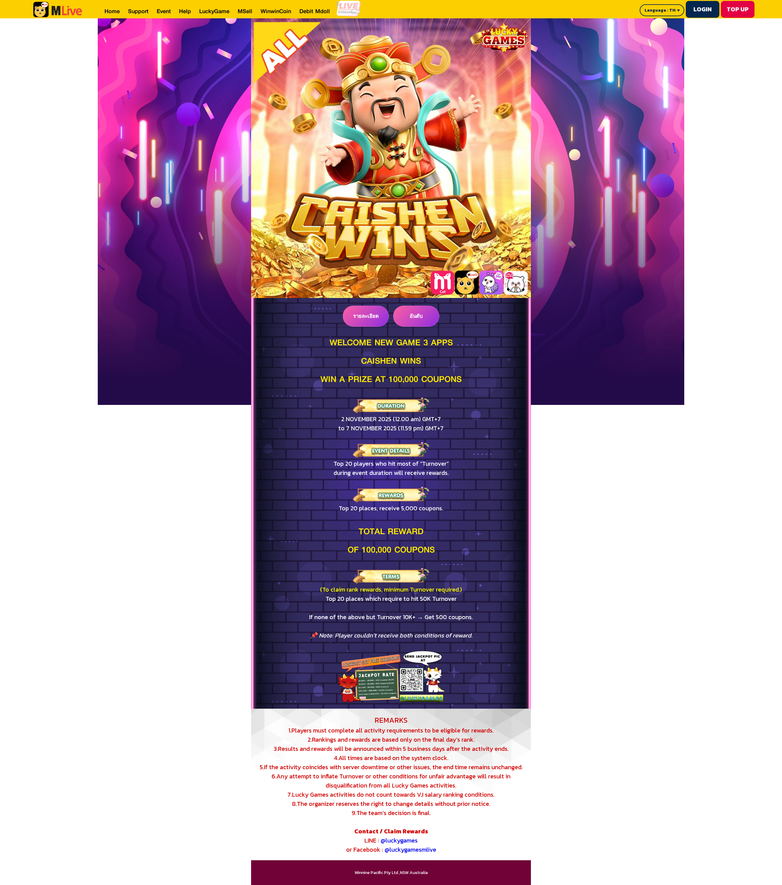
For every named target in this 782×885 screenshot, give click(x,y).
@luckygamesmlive (410, 849)
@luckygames (399, 840)
